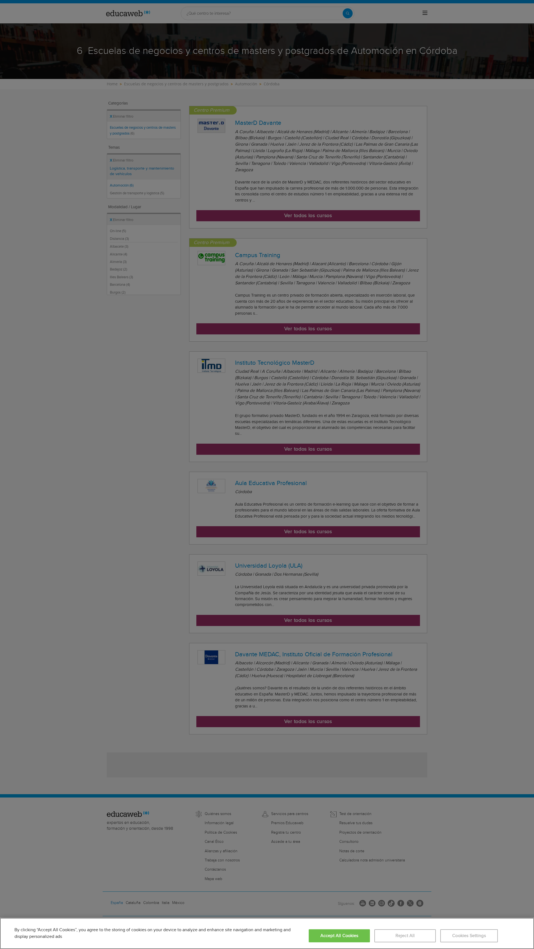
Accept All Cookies (339, 935)
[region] (267, 933)
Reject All (405, 935)
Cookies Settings (469, 935)
